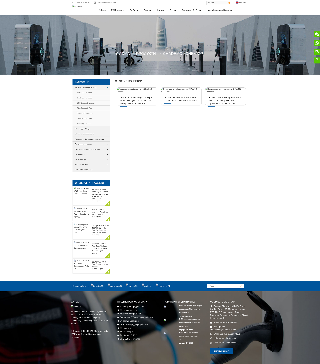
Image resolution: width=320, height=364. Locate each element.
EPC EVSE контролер (83, 170)
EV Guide (134, 10)
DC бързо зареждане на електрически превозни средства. (189, 322)
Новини (160, 10)
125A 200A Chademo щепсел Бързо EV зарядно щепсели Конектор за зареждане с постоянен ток (136, 100)
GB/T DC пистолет (84, 118)
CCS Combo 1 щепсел (86, 103)
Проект (147, 10)
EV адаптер (79, 154)
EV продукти (117, 10)
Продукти (146, 53)
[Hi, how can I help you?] (317, 61)
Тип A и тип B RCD (82, 165)
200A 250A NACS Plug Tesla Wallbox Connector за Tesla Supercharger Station (99, 248)
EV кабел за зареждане (84, 134)
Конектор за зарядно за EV (86, 88)
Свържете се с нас (191, 10)
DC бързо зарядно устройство (87, 149)
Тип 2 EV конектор (84, 98)
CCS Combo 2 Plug (84, 108)
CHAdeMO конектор (183, 53)
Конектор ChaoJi (83, 123)
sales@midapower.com (226, 330)
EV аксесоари (80, 159)
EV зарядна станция (83, 144)
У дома (102, 10)
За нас (173, 10)
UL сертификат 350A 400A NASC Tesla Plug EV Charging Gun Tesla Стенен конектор (100, 230)
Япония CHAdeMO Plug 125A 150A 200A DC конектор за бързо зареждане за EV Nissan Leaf (224, 100)
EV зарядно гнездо (82, 129)
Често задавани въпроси (219, 10)
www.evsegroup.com (227, 342)
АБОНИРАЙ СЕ (221, 351)
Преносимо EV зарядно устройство (89, 139)
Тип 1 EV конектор (84, 93)
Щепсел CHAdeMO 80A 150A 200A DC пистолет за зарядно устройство (180, 99)
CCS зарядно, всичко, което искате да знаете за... (189, 336)
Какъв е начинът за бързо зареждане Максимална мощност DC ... (190, 309)
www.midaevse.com (227, 338)
